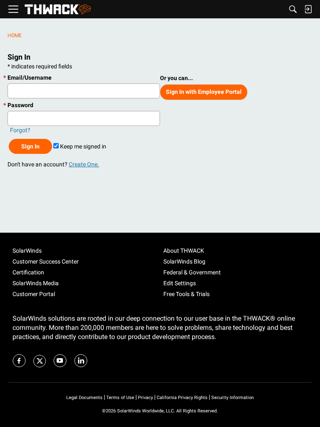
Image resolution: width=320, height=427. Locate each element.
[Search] (292, 9)
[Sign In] (307, 9)
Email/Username (30, 77)
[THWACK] (57, 9)
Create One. (84, 164)
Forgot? (20, 130)
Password (20, 105)
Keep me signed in (82, 146)
